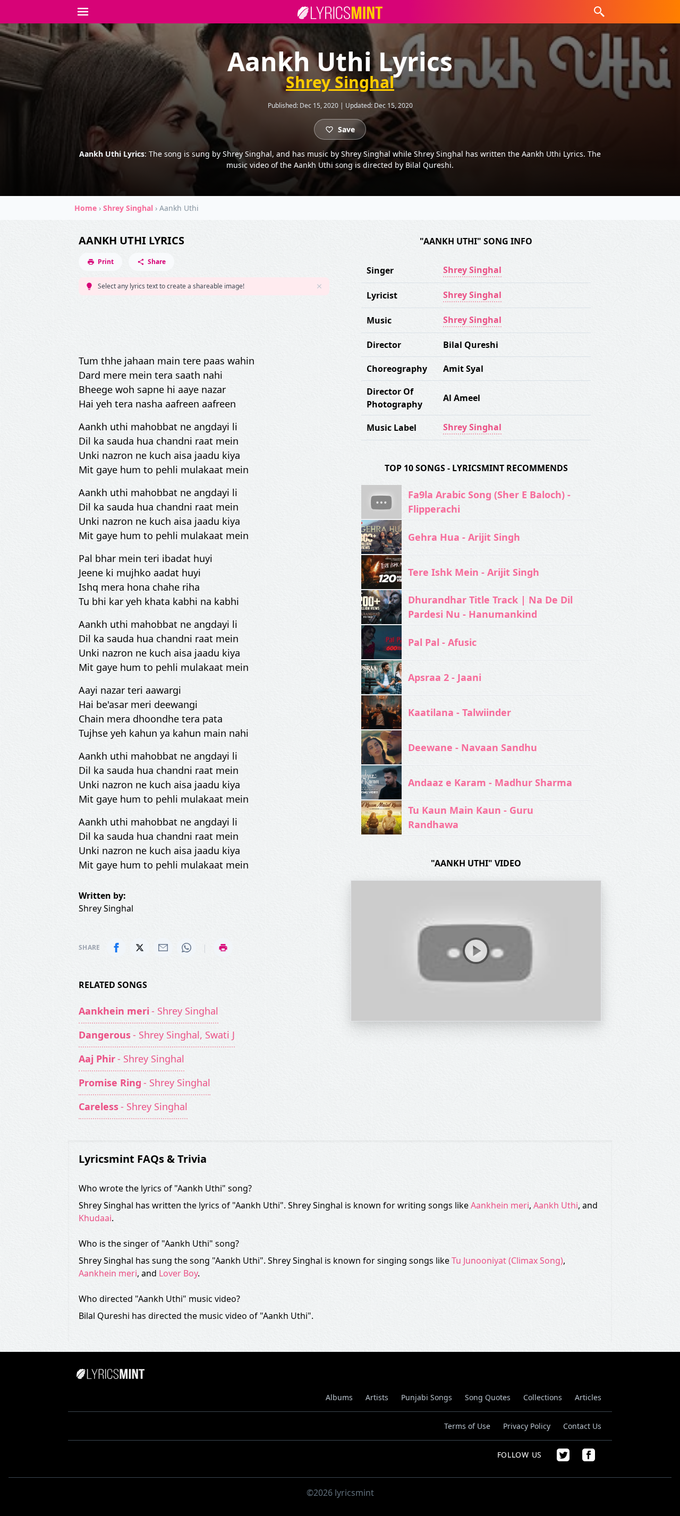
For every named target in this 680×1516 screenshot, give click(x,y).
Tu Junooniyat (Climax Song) (507, 1260)
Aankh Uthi (555, 1205)
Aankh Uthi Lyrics (131, 240)
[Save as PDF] (223, 947)
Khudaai (95, 1218)
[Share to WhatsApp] (186, 947)
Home (85, 208)
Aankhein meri (500, 1205)
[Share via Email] (163, 947)
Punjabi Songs (426, 1397)
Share (157, 261)
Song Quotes (488, 1397)
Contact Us (582, 1426)
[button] (83, 11)
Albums (339, 1397)
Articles (588, 1397)
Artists (377, 1397)
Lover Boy (178, 1273)
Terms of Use (467, 1426)
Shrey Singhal (340, 82)
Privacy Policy (526, 1426)
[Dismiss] (319, 286)
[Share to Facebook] (116, 947)
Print (106, 261)
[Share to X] (139, 947)
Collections (542, 1397)
